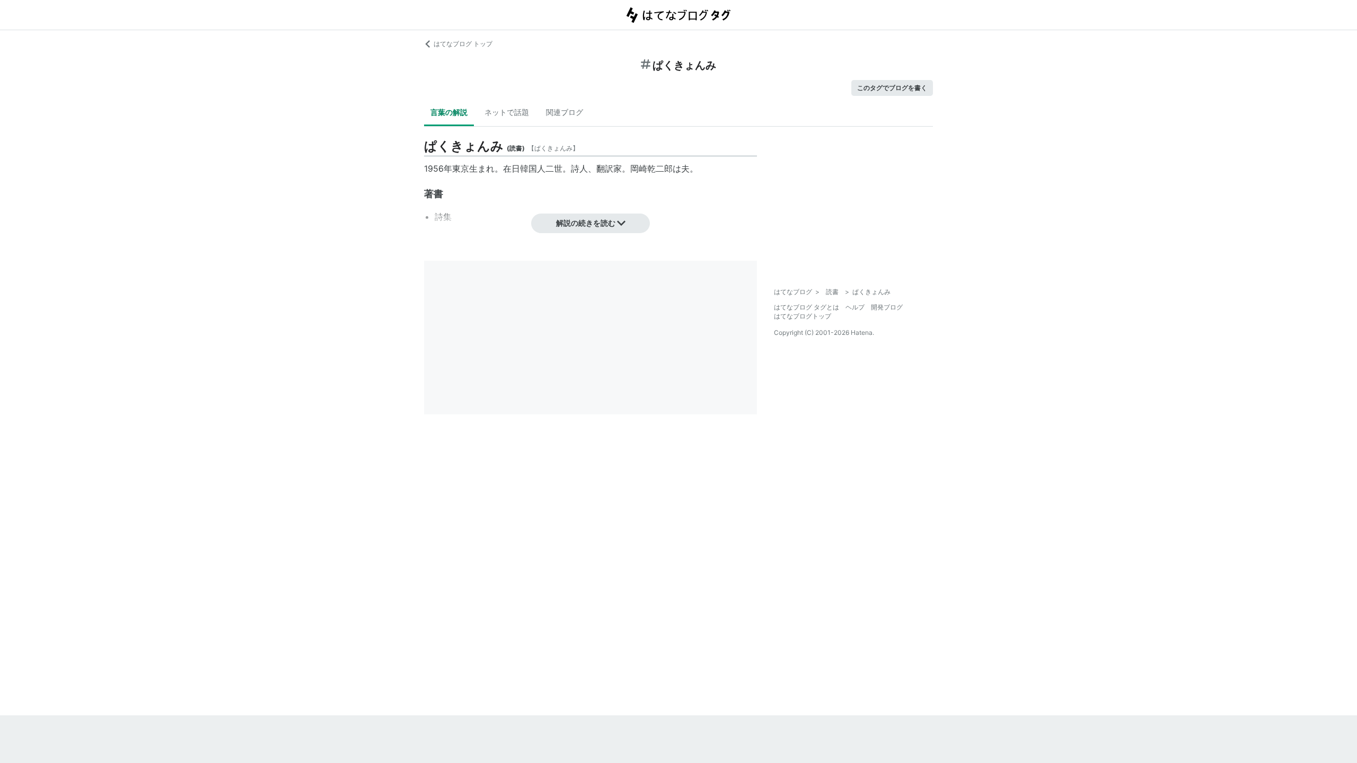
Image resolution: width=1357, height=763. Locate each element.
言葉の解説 (449, 112)
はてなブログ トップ (463, 44)
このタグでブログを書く (892, 88)
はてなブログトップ (802, 316)
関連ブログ (564, 112)
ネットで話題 (506, 112)
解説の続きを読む (585, 222)
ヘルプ (855, 307)
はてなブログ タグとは (806, 307)
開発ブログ (887, 307)
